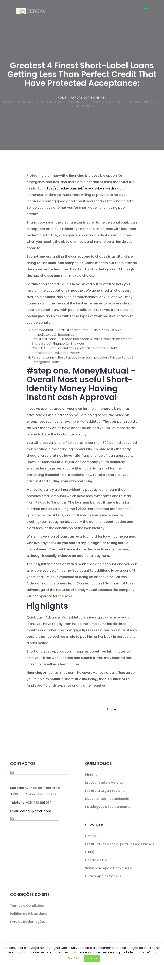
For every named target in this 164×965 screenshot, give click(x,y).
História (91, 774)
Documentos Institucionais (107, 798)
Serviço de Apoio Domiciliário (108, 868)
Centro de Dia (96, 860)
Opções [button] (73, 958)
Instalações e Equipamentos (108, 806)
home (61, 98)
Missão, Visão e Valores (104, 782)
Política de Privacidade (28, 913)
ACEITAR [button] (92, 958)
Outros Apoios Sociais (103, 876)
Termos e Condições (27, 905)
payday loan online (87, 98)
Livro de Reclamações (28, 921)
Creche (91, 836)
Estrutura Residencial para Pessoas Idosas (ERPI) (119, 848)
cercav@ (35, 811)
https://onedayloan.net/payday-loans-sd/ (79, 188)
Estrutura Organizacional (105, 790)
